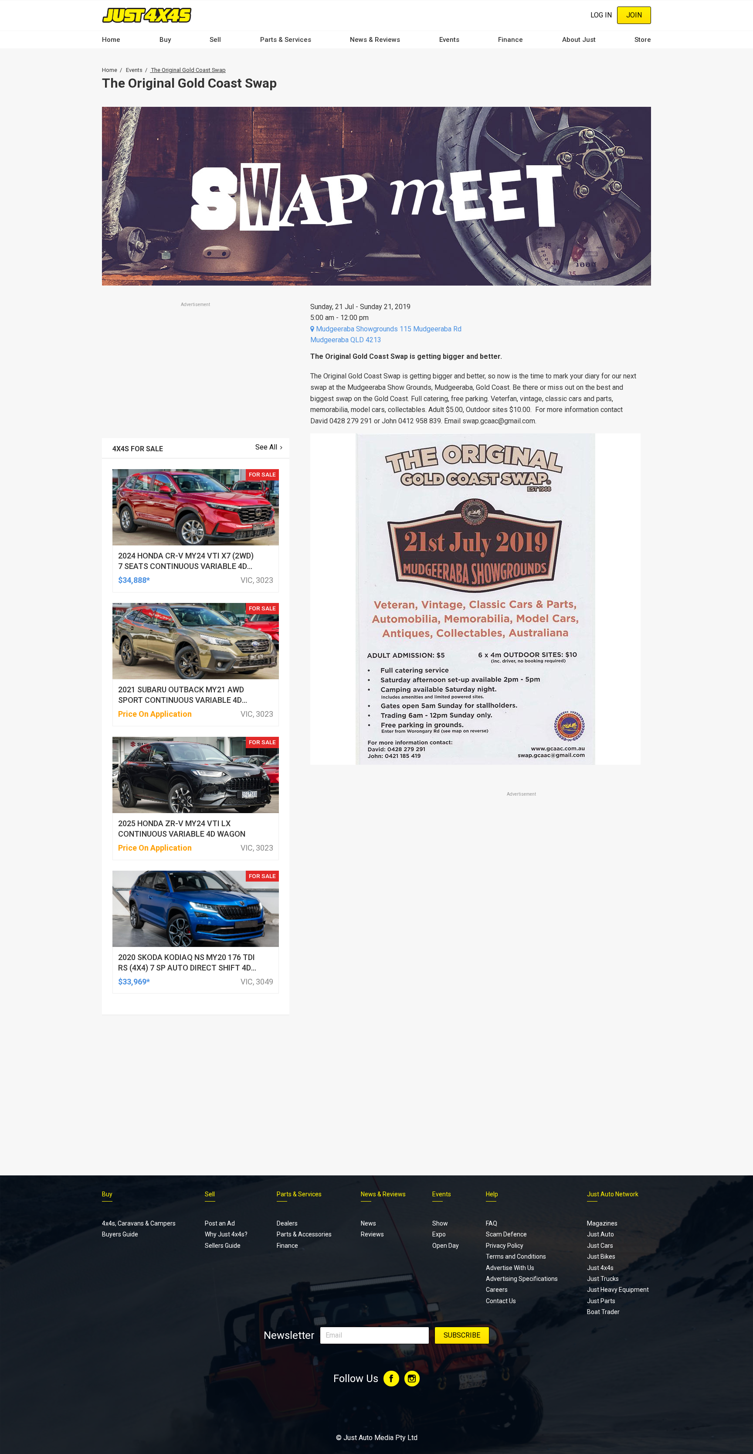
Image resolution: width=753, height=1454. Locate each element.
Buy (165, 40)
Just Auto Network (612, 1194)
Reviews (372, 1234)
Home (111, 40)
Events (449, 40)
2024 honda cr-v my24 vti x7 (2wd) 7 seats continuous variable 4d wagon (186, 566)
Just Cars (600, 1245)
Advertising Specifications (522, 1278)
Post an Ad (220, 1223)
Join (634, 15)
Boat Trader (603, 1311)
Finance (510, 40)
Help (492, 1194)
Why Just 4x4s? (226, 1234)
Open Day (445, 1245)
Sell (215, 40)
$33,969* (134, 981)
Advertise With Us (510, 1267)
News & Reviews (375, 40)
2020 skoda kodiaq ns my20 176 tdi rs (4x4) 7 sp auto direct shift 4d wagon (186, 968)
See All (266, 447)
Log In (601, 15)
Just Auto (600, 1234)
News (368, 1223)
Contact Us (501, 1300)
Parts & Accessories (304, 1234)
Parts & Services (285, 40)
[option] (475, 599)
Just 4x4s (600, 1267)
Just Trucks (603, 1278)
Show (440, 1223)
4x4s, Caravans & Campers (139, 1223)
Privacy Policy (504, 1245)
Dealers (287, 1223)
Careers (497, 1289)
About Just (579, 40)
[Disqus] (475, 1042)
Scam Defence (506, 1234)
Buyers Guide (120, 1234)
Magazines (602, 1223)
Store (642, 40)
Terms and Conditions (516, 1256)
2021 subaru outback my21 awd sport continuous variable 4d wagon (181, 700)
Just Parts (601, 1300)
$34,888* (134, 580)
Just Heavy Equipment (618, 1289)
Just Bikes (601, 1256)
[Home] (147, 15)
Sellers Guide (223, 1245)
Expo (439, 1234)
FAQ (491, 1223)
